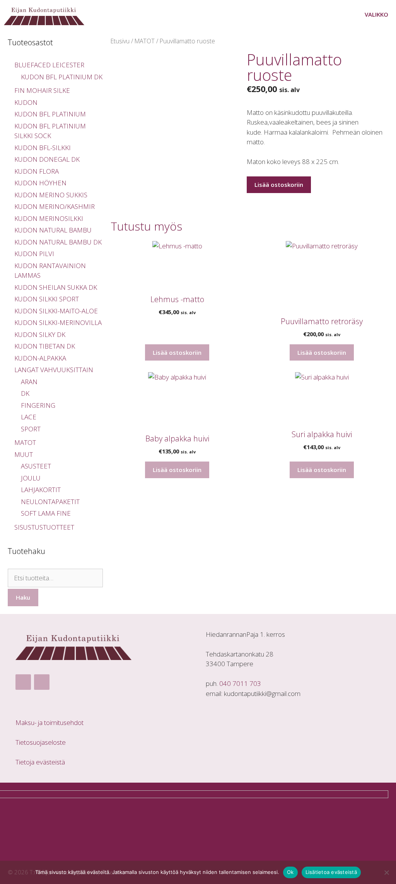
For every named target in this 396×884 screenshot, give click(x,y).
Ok (290, 872)
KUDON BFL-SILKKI (42, 147)
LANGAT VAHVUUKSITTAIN (53, 369)
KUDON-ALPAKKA (40, 358)
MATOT (145, 41)
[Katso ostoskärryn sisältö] (332, 14)
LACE (28, 416)
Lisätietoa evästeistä (331, 872)
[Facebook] (23, 682)
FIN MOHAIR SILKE (42, 90)
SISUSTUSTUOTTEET (44, 527)
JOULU (31, 478)
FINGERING (38, 405)
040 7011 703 (240, 683)
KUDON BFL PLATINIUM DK (61, 76)
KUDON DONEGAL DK (47, 159)
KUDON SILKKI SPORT (46, 298)
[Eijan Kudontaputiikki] (46, 14)
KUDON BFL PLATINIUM (50, 113)
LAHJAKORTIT (41, 489)
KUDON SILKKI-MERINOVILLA (58, 322)
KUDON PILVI (34, 253)
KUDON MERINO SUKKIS (50, 194)
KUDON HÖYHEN (40, 182)
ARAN (29, 381)
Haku (23, 597)
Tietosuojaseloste (40, 742)
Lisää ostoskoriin (278, 184)
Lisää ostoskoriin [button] (177, 352)
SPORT (31, 428)
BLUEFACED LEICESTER (49, 64)
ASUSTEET (36, 466)
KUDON (26, 102)
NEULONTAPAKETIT (50, 501)
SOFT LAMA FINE (46, 513)
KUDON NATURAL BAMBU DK (58, 242)
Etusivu (120, 41)
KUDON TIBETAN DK (44, 346)
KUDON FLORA (36, 171)
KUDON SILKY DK (39, 334)
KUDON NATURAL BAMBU (53, 230)
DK (25, 393)
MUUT (23, 454)
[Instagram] (42, 682)
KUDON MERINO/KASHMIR (54, 206)
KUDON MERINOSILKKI (48, 218)
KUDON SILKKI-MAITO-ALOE (56, 310)
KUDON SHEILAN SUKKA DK (55, 287)
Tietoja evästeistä (40, 761)
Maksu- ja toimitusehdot (49, 722)
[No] (386, 872)
